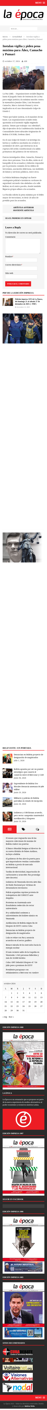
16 (17, 1002)
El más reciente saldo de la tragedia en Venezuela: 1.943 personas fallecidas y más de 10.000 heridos (22, 955)
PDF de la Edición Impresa (18, 293)
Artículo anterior (23, 207)
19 (35, 1002)
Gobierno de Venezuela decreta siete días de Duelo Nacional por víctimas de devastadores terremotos (23, 885)
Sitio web (9, 273)
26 (35, 1006)
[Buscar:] (24, 29)
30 (17, 1010)
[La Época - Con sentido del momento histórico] (23, 14)
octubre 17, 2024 (12, 61)
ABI (25, 61)
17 (23, 1002)
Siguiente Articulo (23, 210)
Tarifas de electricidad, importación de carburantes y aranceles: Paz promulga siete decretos (23, 874)
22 (12, 1006)
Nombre (8, 256)
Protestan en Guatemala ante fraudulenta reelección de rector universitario (20, 905)
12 (35, 997)
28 (6, 1010)
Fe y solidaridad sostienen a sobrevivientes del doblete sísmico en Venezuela (22, 915)
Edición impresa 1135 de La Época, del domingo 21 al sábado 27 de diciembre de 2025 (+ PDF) (29, 301)
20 (41, 1002)
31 (23, 1010)
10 (23, 997)
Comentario (10, 237)
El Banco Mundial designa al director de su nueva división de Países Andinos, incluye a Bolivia (23, 851)
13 (41, 997)
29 (12, 1010)
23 (17, 1006)
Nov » (11, 1017)
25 (29, 1006)
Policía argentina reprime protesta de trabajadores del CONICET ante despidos (22, 895)
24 (23, 1006)
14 (6, 1002)
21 (6, 1006)
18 (29, 1002)
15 (12, 1002)
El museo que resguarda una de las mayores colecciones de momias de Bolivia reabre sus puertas (21, 841)
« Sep (5, 1017)
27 (41, 1006)
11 (29, 997)
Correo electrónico (13, 264)
